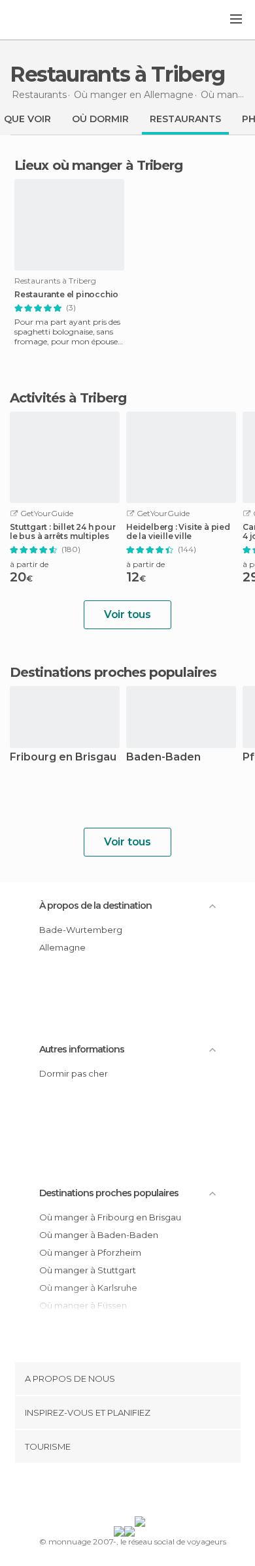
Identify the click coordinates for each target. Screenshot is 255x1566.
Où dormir (100, 119)
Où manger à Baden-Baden (98, 1235)
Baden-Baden (163, 757)
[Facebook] (107, 1492)
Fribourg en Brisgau (63, 757)
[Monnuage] (45, 20)
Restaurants (185, 119)
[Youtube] (158, 1492)
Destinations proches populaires (113, 672)
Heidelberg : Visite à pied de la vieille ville (178, 532)
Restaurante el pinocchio (66, 294)
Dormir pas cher (73, 1073)
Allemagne (62, 947)
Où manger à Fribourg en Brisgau (110, 1217)
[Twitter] (124, 1492)
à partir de (29, 564)
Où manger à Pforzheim (90, 1252)
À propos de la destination (95, 905)
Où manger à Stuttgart (87, 1270)
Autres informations (81, 1049)
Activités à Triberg (68, 397)
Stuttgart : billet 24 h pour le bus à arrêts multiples (62, 532)
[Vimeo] (141, 1492)
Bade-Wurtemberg (80, 929)
